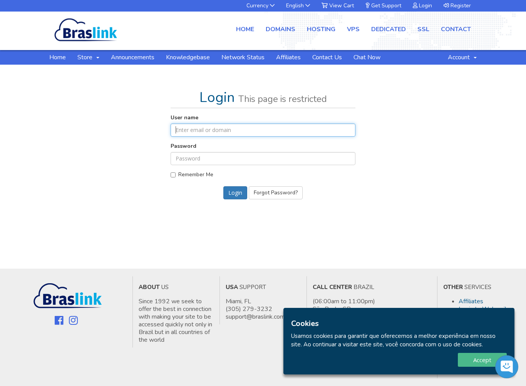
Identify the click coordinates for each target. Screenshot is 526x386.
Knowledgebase (188, 57)
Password (183, 146)
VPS (353, 29)
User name (184, 117)
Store (86, 57)
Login (424, 5)
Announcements (132, 57)
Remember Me (195, 174)
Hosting (321, 29)
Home (245, 29)
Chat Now (366, 57)
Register (460, 5)
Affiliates (288, 57)
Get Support (385, 5)
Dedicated (388, 29)
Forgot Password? (276, 192)
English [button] (295, 5)
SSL (423, 29)
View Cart (341, 5)
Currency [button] (258, 5)
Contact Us (327, 57)
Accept (482, 360)
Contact (456, 29)
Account (460, 57)
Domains (280, 29)
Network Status (243, 57)
